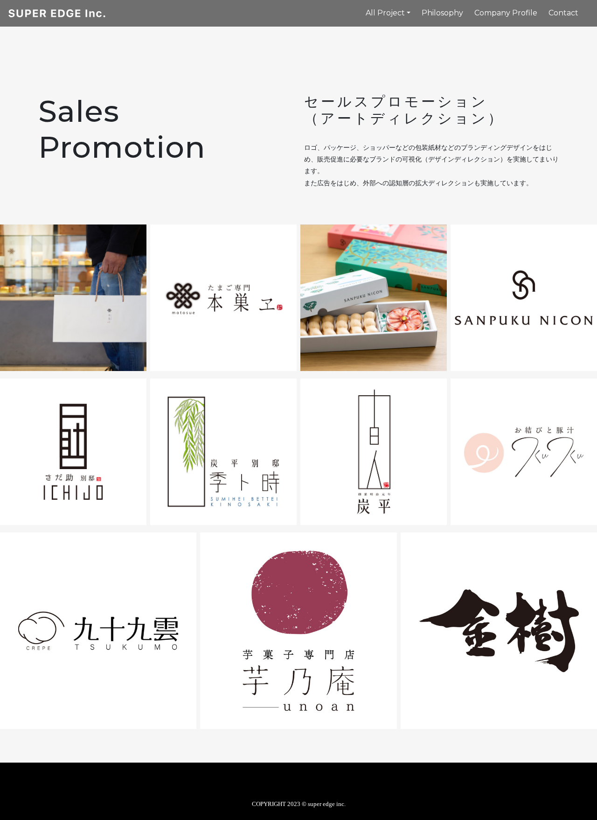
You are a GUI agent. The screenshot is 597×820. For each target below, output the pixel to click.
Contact (563, 12)
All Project (385, 12)
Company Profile (505, 12)
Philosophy (442, 12)
